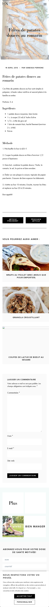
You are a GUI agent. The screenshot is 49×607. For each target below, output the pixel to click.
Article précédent (12, 220)
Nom (10, 436)
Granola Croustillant (26, 317)
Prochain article (36, 220)
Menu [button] (34, 4)
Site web (10, 460)
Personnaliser (24, 602)
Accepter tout (24, 596)
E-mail (10, 448)
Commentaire (13, 392)
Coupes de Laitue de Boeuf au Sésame (26, 358)
